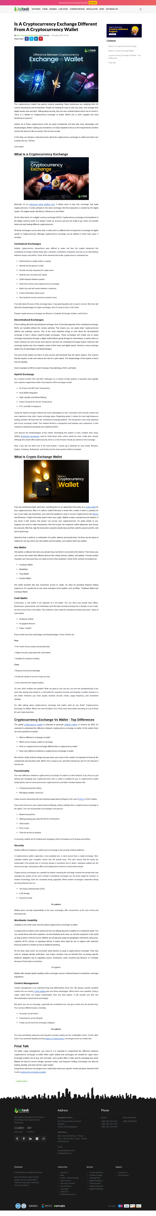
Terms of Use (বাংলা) (66, 1183)
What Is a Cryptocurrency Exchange (41, 154)
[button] (141, 9)
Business (53, 9)
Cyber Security (94, 1183)
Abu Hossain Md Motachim (27, 35)
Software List (112, 9)
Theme (45, 9)
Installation (92, 9)
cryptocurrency (21, 1081)
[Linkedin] (30, 1138)
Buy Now (93, 3)
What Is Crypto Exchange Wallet (121, 51)
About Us (63, 1172)
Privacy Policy (64, 1186)
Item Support (122, 1175)
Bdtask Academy (94, 1180)
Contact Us (121, 1172)
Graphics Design (94, 1175)
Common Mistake (77, 9)
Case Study (63, 9)
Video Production (95, 1186)
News (102, 9)
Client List (63, 1191)
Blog (61, 1175)
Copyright (63, 1189)
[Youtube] (43, 1138)
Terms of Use (64, 1180)
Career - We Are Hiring (68, 1178)
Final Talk (112, 62)
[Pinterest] (24, 1138)
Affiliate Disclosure (66, 1194)
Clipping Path (93, 1178)
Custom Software (95, 1172)
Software (36, 9)
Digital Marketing (95, 1189)
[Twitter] (37, 1138)
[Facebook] (17, 1138)
